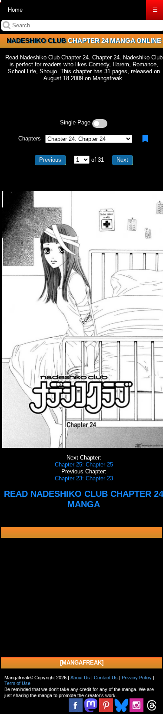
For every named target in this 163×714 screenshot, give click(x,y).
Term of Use (17, 683)
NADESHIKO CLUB (36, 40)
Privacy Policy (137, 677)
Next (122, 159)
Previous (50, 159)
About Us (80, 677)
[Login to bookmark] (145, 138)
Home (15, 10)
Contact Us (106, 677)
